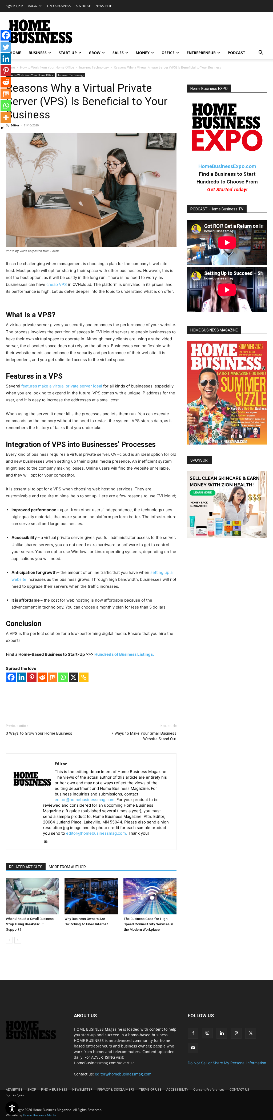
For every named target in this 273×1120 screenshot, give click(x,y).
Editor (15, 125)
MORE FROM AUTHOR (67, 867)
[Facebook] (11, 677)
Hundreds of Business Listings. (124, 654)
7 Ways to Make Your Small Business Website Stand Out (143, 736)
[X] (73, 677)
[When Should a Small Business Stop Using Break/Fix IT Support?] (32, 896)
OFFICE (168, 52)
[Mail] (47, 842)
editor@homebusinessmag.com (123, 1074)
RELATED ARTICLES (25, 867)
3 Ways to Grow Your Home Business (39, 733)
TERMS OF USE (150, 1089)
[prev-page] (9, 940)
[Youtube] (193, 1048)
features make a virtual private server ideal (61, 386)
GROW (95, 52)
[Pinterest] (32, 677)
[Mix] (52, 677)
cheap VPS (56, 284)
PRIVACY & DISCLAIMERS (115, 1089)
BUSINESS (38, 52)
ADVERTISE (83, 6)
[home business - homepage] (34, 1038)
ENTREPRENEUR (201, 52)
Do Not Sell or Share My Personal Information (227, 1063)
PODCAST (236, 52)
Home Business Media (39, 1115)
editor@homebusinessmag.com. (85, 799)
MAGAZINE (34, 6)
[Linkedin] (21, 677)
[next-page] (17, 940)
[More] (6, 117)
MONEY (143, 52)
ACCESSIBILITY (177, 1089)
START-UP (68, 52)
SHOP (31, 1089)
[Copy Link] (84, 677)
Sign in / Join (14, 6)
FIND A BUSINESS (59, 6)
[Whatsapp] (63, 677)
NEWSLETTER (105, 6)
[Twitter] (6, 47)
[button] (260, 53)
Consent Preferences (208, 1089)
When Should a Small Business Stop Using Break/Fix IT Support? (30, 924)
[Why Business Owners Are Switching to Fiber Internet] (91, 896)
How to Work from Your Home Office (47, 67)
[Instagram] (207, 1033)
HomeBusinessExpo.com (227, 166)
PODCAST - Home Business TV (216, 209)
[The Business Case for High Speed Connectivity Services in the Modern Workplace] (149, 896)
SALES (118, 52)
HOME (15, 52)
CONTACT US (239, 1089)
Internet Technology (94, 67)
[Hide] (2, 128)
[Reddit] (42, 677)
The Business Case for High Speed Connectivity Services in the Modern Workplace (148, 924)
